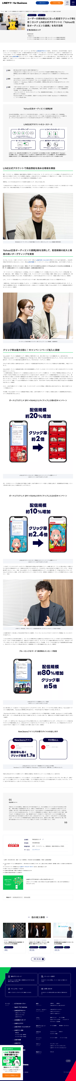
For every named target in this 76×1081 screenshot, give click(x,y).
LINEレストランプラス (19, 1015)
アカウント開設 (56, 3)
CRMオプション (18, 1017)
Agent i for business (20, 1007)
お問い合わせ (42, 3)
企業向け (52, 1003)
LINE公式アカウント (42, 51)
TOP (69, 1060)
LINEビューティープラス (20, 1013)
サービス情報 (61, 1017)
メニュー (73, 4)
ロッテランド (36, 850)
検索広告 (17, 1032)
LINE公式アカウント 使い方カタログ (57, 1005)
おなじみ (52, 1052)
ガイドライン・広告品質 (55, 1021)
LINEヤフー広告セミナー (55, 1013)
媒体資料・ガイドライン (64, 1025)
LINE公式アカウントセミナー (56, 1009)
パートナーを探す (53, 1037)
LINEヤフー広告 (18, 1030)
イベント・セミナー (41, 1010)
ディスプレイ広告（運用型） (21, 1034)
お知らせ (60, 1031)
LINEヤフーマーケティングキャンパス (57, 1045)
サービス (7, 1004)
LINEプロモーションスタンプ (43, 260)
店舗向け (58, 1003)
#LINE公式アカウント (18, 897)
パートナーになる (63, 1037)
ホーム (2, 11)
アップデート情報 (53, 1033)
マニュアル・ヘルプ (54, 1043)
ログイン (67, 4)
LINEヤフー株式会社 (24, 1072)
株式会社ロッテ (37, 839)
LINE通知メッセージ (20, 1020)
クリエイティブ (66, 1019)
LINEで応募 (15, 56)
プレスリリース (53, 1031)
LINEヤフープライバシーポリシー (27, 866)
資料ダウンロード (40, 1026)
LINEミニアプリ (18, 1023)
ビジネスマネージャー (20, 1004)
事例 (6, 11)
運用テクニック (53, 1017)
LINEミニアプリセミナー (55, 1011)
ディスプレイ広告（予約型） (21, 1036)
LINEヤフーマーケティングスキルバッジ (58, 1047)
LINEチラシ (17, 1043)
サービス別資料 (53, 1025)
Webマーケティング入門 (55, 1019)
